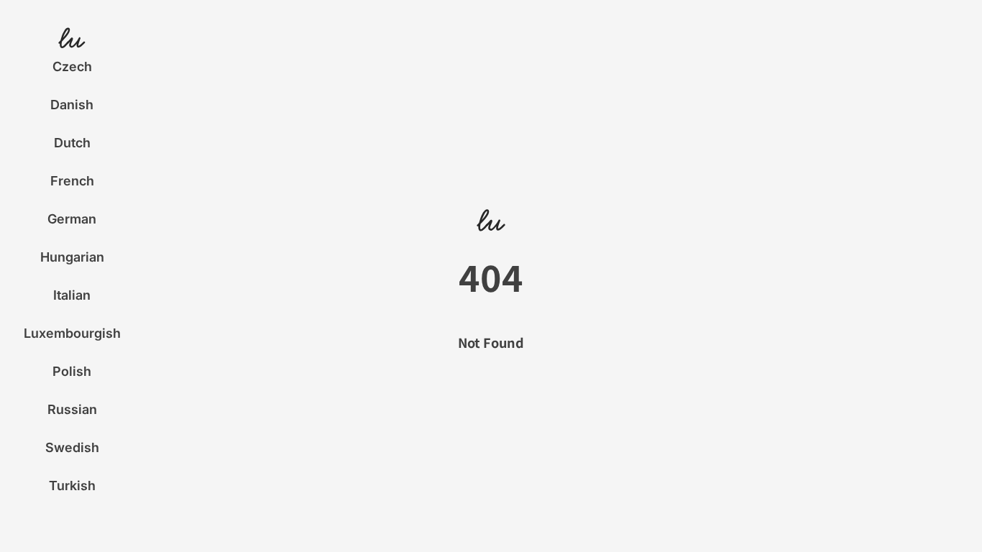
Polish (71, 371)
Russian (72, 409)
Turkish (72, 485)
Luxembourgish (72, 333)
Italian (72, 295)
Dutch (72, 142)
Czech (72, 66)
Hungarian (72, 256)
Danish (71, 104)
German (71, 218)
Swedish (72, 447)
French (72, 180)
